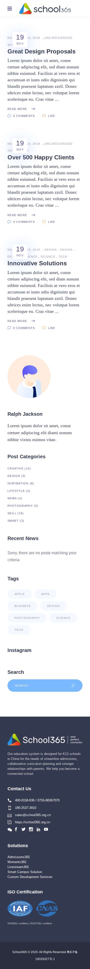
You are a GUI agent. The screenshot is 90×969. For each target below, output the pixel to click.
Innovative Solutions (37, 263)
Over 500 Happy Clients (41, 157)
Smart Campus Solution (25, 872)
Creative (16, 468)
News (12, 498)
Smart (13, 520)
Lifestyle (16, 490)
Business (22, 605)
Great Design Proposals (42, 51)
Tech (63, 256)
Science (30, 256)
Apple (19, 594)
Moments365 (17, 862)
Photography (20, 505)
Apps (45, 594)
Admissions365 (19, 857)
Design (50, 249)
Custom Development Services (30, 877)
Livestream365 (18, 867)
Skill (12, 513)
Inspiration (18, 483)
